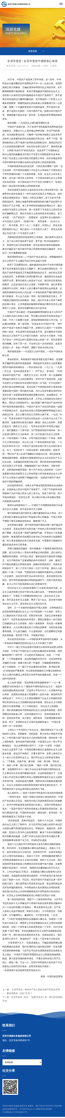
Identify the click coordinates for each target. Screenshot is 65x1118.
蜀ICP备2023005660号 (44, 1106)
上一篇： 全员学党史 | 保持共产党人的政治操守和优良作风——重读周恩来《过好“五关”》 (31, 991)
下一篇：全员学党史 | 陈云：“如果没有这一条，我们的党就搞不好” (32, 999)
